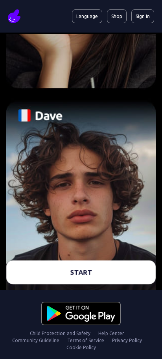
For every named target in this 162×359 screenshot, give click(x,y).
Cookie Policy (81, 347)
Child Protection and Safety (60, 333)
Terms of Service (85, 340)
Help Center (111, 333)
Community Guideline (35, 340)
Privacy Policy (127, 340)
